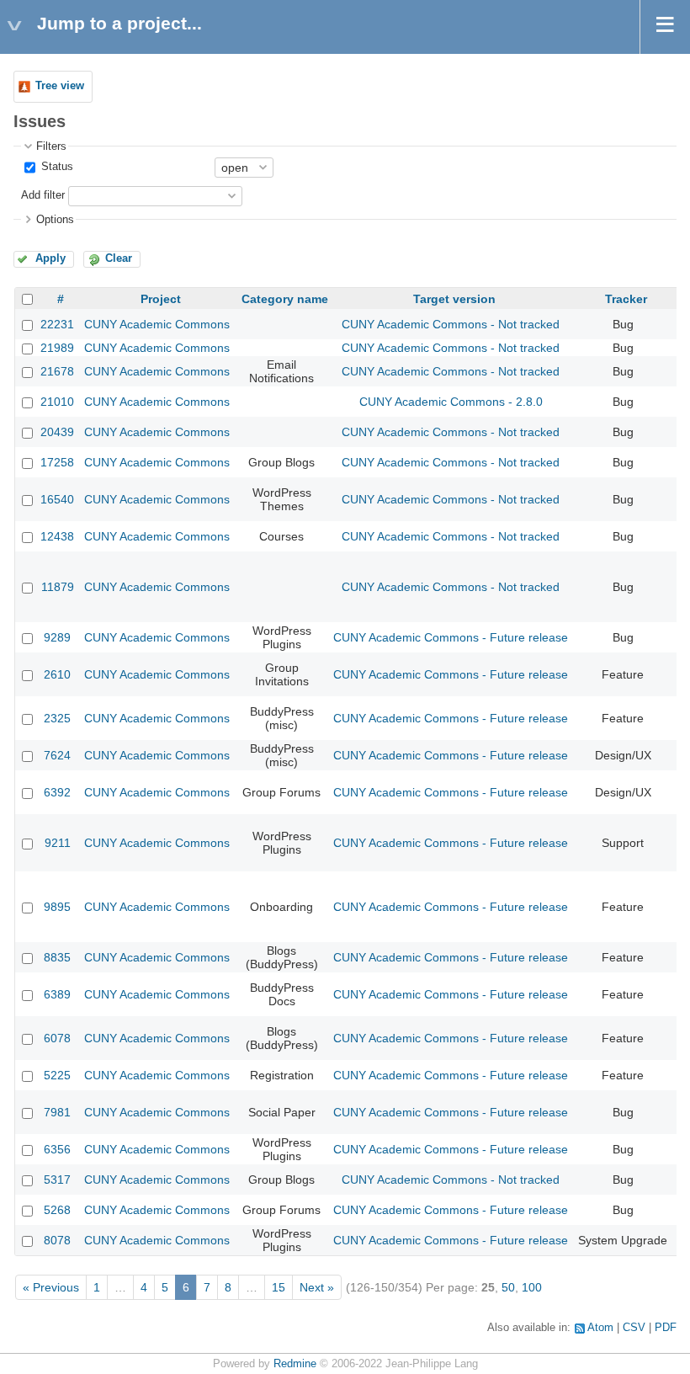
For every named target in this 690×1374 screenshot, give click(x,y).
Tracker (626, 299)
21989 (57, 347)
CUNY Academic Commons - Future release (450, 637)
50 (508, 1287)
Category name (285, 299)
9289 (57, 637)
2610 (57, 674)
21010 (57, 401)
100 (532, 1287)
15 (278, 1287)
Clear (118, 258)
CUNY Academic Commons (157, 324)
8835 (57, 957)
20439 (57, 432)
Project (161, 299)
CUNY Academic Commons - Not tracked (451, 324)
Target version (454, 299)
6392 (57, 792)
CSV (634, 1328)
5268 (57, 1210)
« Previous (51, 1287)
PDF (666, 1328)
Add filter (43, 195)
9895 (57, 906)
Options (55, 220)
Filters (51, 146)
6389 (57, 994)
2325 (57, 718)
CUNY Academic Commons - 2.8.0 (451, 401)
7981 (57, 1112)
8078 (57, 1240)
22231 (57, 324)
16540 (57, 499)
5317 (57, 1179)
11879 (57, 587)
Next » (317, 1287)
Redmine (294, 1364)
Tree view (59, 86)
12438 (57, 536)
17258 (57, 462)
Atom (600, 1328)
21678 (57, 371)
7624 (57, 755)
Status (55, 167)
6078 (57, 1038)
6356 (57, 1149)
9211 (58, 842)
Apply (50, 258)
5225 (57, 1075)
